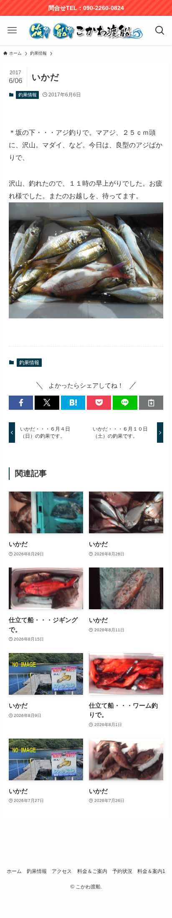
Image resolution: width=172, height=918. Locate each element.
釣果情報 (27, 94)
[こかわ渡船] (86, 30)
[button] (21, 403)
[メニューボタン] (12, 30)
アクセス (62, 871)
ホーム (14, 871)
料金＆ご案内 (92, 871)
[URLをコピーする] (151, 403)
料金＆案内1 (151, 871)
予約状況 (122, 871)
